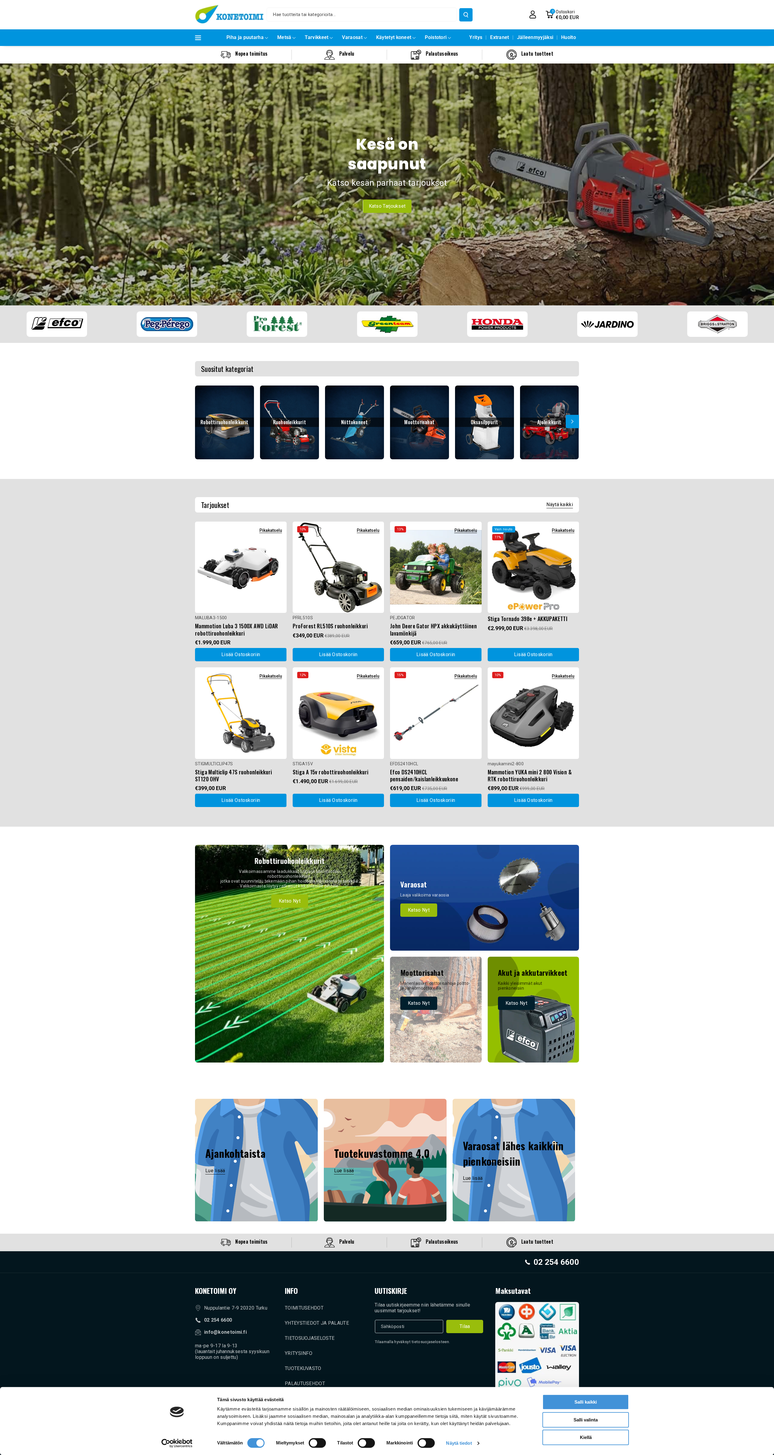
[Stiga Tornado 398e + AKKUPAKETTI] (533, 567)
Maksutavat (513, 1290)
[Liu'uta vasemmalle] (201, 421)
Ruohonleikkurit (289, 422)
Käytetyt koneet (393, 37)
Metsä (284, 37)
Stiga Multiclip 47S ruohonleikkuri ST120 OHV (233, 776)
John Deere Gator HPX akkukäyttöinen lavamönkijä (433, 630)
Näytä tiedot (459, 1443)
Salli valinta (586, 1419)
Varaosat (352, 37)
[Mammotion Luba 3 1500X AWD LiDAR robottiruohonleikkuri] (241, 567)
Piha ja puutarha (245, 37)
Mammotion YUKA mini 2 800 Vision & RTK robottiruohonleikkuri (530, 776)
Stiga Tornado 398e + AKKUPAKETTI (528, 618)
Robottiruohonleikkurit (224, 422)
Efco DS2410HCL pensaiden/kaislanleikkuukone (424, 776)
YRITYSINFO (298, 1353)
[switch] (317, 1443)
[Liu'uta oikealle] (572, 421)
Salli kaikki (585, 1402)
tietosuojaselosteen (430, 1341)
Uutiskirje (391, 1290)
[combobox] (361, 14)
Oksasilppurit (484, 422)
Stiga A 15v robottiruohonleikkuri (331, 772)
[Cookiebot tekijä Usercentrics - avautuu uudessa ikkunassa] (177, 1443)
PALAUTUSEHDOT (305, 1383)
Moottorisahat (419, 422)
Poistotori (436, 37)
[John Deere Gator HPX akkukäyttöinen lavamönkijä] (436, 567)
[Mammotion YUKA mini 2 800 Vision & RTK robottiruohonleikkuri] (533, 713)
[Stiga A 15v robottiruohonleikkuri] (338, 713)
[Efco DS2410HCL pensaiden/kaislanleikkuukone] (436, 713)
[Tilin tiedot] (532, 14)
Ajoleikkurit (549, 422)
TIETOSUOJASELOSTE (309, 1338)
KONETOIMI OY (215, 1290)
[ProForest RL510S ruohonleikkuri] (338, 567)
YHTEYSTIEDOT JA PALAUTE (317, 1323)
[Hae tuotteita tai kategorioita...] (466, 14)
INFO (291, 1290)
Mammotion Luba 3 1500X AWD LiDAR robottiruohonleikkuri (236, 630)
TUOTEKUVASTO (303, 1368)
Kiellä (586, 1437)
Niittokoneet (354, 422)
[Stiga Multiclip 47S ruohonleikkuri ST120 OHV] (241, 713)
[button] (562, 14)
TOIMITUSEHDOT (304, 1308)
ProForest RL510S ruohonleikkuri (330, 626)
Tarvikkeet (316, 37)
